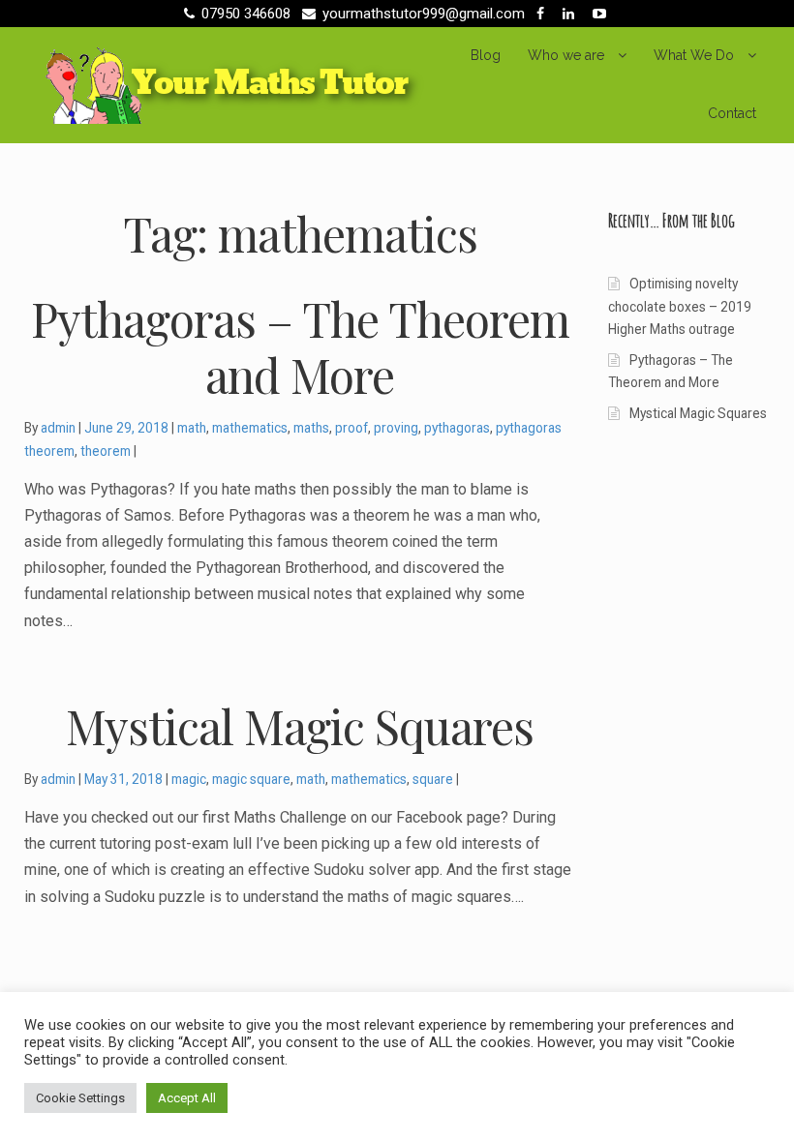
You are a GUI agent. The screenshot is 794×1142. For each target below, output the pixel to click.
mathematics (250, 428)
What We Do (694, 55)
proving (396, 428)
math (191, 428)
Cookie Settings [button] (80, 1098)
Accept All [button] (187, 1098)
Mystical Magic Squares (698, 413)
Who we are (566, 55)
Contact (732, 113)
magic (188, 779)
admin (58, 428)
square (432, 779)
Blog (486, 55)
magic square (251, 779)
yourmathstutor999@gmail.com (423, 13)
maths (311, 428)
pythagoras (457, 428)
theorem (105, 451)
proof (351, 428)
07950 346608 (245, 13)
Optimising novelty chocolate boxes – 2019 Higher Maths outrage (679, 306)
